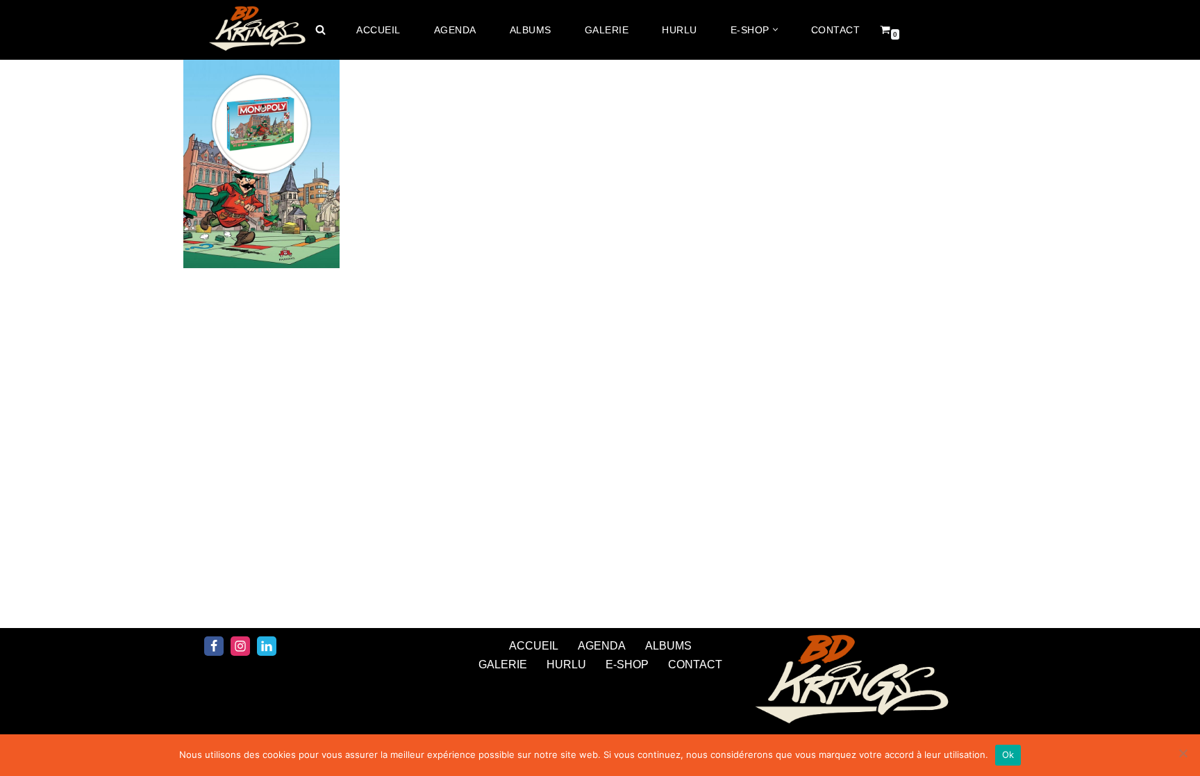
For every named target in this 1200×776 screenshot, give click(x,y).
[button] (775, 29)
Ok (1008, 754)
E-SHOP (627, 664)
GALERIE (607, 29)
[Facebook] (214, 646)
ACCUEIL (378, 29)
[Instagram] (240, 646)
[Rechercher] (320, 29)
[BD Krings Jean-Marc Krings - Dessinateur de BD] (256, 30)
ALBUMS (530, 29)
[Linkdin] (266, 646)
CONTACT (835, 29)
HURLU (679, 29)
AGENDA (455, 29)
